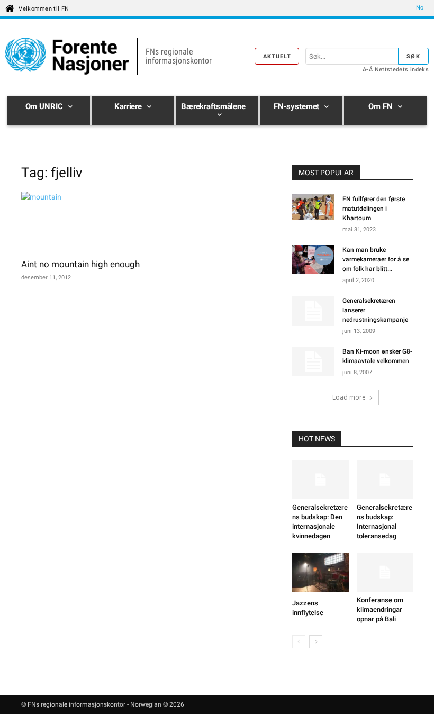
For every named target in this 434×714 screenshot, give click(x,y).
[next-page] (315, 641)
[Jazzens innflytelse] (320, 573)
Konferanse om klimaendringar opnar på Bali (380, 609)
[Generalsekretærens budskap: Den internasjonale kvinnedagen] (320, 479)
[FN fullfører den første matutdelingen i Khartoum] (313, 208)
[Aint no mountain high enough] (81, 221)
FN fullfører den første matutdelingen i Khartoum (373, 208)
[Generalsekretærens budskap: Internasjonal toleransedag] (385, 479)
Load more (349, 397)
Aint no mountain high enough (80, 264)
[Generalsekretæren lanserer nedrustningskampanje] (313, 311)
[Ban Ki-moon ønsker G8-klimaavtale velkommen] (313, 361)
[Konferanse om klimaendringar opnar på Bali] (385, 572)
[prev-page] (298, 641)
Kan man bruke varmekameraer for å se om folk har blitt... (375, 259)
